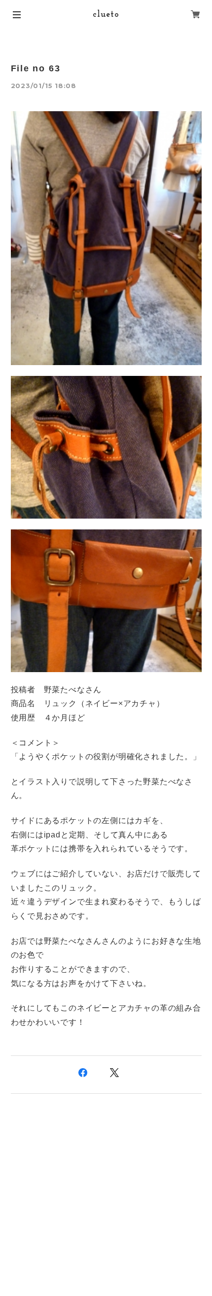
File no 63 (36, 68)
